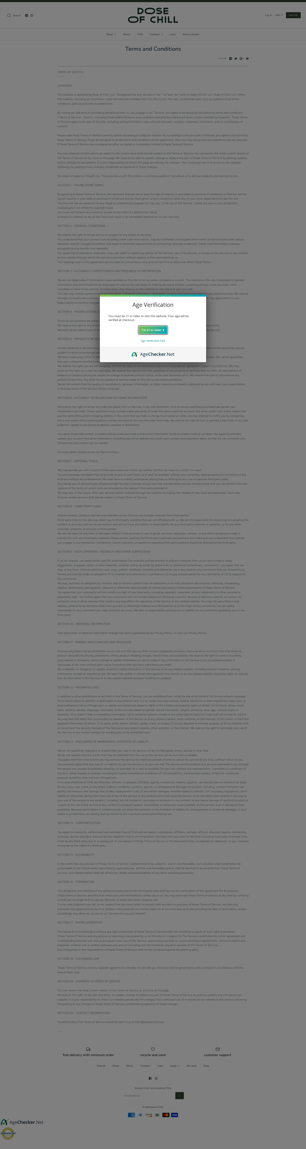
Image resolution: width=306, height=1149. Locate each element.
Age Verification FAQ (153, 340)
